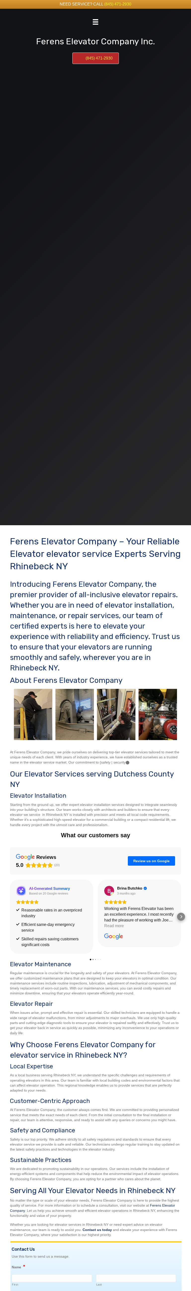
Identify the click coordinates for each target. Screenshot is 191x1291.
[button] (10, 917)
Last (99, 1284)
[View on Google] (109, 891)
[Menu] (95, 22)
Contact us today (97, 1230)
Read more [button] (114, 926)
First (15, 1284)
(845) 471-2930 (117, 4)
